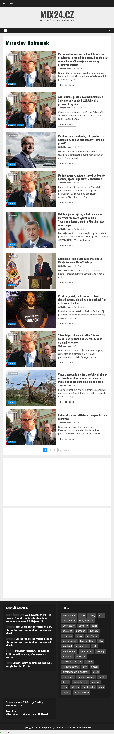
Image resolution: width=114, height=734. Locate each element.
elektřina (67, 635)
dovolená (67, 630)
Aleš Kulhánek (66, 68)
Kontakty (11, 711)
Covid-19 (83, 625)
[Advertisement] (26, 481)
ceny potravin (86, 620)
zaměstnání (89, 687)
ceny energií (69, 620)
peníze (89, 661)
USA (65, 687)
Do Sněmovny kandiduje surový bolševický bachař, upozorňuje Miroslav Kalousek (31, 189)
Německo (67, 656)
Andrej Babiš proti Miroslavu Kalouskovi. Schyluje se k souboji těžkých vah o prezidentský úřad (31, 110)
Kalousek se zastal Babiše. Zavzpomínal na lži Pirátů (31, 427)
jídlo (100, 641)
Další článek (64, 450)
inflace (79, 635)
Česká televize (81, 692)
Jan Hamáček (69, 641)
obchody (80, 656)
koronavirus (82, 646)
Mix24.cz (57, 14)
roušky (102, 677)
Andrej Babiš (69, 615)
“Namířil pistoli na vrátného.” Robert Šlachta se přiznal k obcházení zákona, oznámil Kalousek (31, 349)
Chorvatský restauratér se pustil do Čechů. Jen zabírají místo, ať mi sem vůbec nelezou (27, 654)
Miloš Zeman (69, 651)
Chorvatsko (69, 625)
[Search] (110, 30)
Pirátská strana (71, 666)
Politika (20, 125)
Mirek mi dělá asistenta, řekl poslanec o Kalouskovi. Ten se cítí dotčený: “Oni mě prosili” (31, 150)
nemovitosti (86, 651)
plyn (85, 666)
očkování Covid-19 (72, 661)
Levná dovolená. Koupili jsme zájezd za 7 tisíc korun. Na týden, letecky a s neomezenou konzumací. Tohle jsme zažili (28, 618)
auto (82, 615)
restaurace (68, 677)
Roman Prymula (86, 677)
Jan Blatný (92, 635)
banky (92, 615)
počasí (94, 666)
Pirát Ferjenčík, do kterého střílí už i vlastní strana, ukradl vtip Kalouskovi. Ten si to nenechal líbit (31, 309)
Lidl (94, 646)
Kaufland (67, 646)
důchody (93, 630)
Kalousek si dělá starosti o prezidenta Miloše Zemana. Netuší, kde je (31, 271)
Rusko (66, 682)
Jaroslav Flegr (87, 641)
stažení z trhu (80, 682)
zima (101, 687)
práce (96, 671)
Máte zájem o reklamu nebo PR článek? (28, 714)
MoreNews (71, 727)
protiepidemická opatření (76, 671)
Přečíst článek (67, 85)
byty (101, 615)
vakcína (75, 687)
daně (94, 625)
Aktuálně (11, 84)
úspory (66, 692)
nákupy (100, 651)
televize (95, 682)
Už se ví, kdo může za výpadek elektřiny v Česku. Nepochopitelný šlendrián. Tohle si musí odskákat (29, 630)
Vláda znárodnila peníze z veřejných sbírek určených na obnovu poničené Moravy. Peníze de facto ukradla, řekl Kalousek (31, 388)
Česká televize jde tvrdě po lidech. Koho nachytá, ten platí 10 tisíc (29, 664)
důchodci (80, 630)
